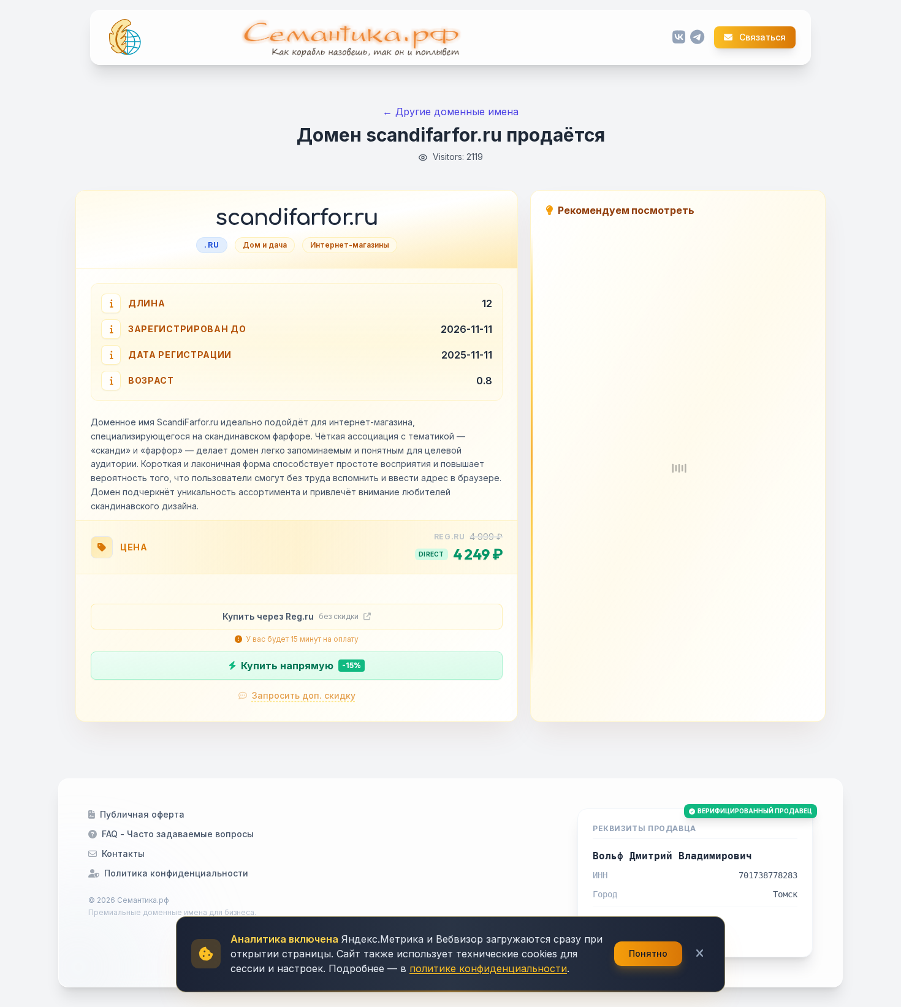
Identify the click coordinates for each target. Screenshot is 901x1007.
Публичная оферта (142, 814)
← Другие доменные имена (450, 111)
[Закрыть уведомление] (700, 953)
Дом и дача (265, 244)
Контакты (123, 853)
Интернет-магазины (349, 244)
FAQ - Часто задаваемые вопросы (178, 834)
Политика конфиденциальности (176, 873)
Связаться (761, 37)
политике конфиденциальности (488, 968)
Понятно (648, 953)
